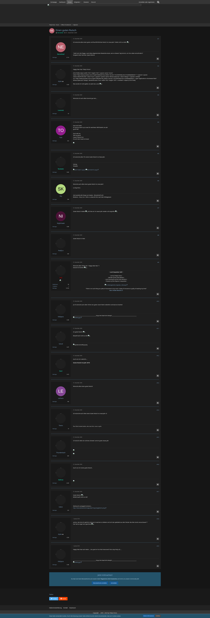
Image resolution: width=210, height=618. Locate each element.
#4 (158, 122)
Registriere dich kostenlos (109, 579)
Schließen (158, 616)
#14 (158, 410)
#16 (158, 464)
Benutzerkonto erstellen (100, 583)
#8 (158, 235)
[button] (53, 598)
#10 (158, 301)
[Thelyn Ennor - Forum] (105, 13)
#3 (158, 95)
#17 (158, 491)
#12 (158, 355)
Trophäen (55, 286)
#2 (158, 66)
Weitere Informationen (148, 616)
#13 (158, 383)
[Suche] (158, 2)
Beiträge (55, 57)
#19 (158, 546)
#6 (158, 180)
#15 (158, 437)
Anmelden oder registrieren (146, 2)
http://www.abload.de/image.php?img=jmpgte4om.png (89, 508)
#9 (158, 262)
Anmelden (114, 583)
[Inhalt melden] (157, 59)
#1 (158, 39)
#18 (158, 519)
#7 (158, 208)
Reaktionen (55, 284)
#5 (158, 153)
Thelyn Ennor (113, 613)
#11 (158, 328)
